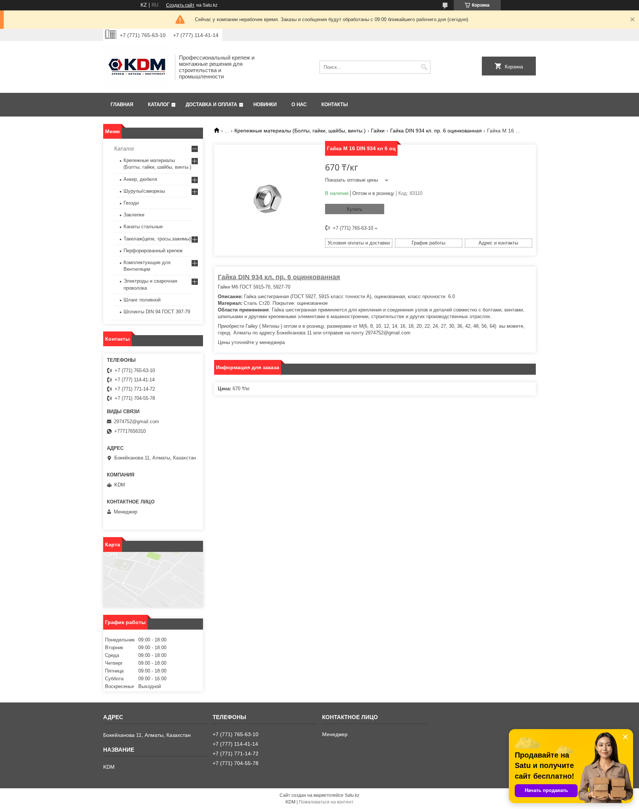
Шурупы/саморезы (144, 191)
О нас (299, 104)
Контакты (334, 104)
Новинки (265, 104)
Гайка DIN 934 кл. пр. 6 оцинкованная (436, 131)
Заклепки (134, 215)
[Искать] (423, 67)
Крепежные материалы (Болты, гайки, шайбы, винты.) (300, 131)
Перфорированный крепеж (153, 250)
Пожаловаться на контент (326, 802)
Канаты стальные (143, 226)
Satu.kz (352, 795)
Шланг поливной (142, 300)
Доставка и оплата (211, 104)
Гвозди (131, 203)
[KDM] (136, 67)
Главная (122, 104)
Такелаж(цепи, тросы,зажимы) (157, 239)
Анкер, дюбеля (140, 179)
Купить (354, 209)
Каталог (158, 104)
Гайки (378, 131)
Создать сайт (180, 5)
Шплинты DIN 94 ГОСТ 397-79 (157, 311)
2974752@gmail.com (136, 421)
